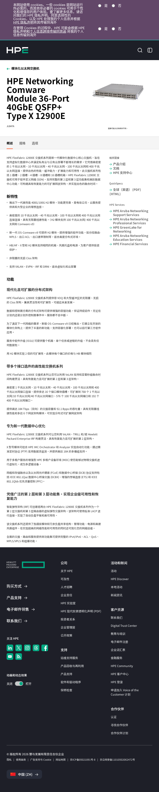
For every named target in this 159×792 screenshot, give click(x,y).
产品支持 (66, 674)
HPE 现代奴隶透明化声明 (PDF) (81, 611)
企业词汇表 (118, 650)
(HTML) (115, 194)
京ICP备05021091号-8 (82, 759)
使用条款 (21, 759)
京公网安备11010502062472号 (117, 759)
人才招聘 (66, 587)
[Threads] (36, 648)
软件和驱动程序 (71, 682)
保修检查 (66, 690)
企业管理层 (68, 627)
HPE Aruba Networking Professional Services (130, 221)
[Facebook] (44, 648)
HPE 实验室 (68, 603)
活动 (114, 571)
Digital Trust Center (124, 625)
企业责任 (66, 595)
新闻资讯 (116, 595)
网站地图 (61, 759)
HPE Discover (120, 579)
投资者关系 (68, 619)
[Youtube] (10, 656)
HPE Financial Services (130, 244)
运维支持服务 (69, 658)
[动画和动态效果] (19, 683)
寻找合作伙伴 (119, 725)
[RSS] (18, 656)
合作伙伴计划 (119, 733)
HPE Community (122, 666)
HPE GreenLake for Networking (127, 229)
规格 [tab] (22, 143)
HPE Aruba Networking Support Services (130, 213)
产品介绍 (119, 164)
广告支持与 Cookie (40, 759)
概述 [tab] (10, 143)
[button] (140, 49)
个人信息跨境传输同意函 (48, 31)
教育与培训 (118, 634)
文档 (116, 168)
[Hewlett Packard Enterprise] (17, 50)
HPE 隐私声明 (23, 22)
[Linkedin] (10, 648)
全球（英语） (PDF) (127, 189)
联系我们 (116, 617)
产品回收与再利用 (72, 666)
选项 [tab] (35, 143)
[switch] (16, 683)
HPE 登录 (117, 682)
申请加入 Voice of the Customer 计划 (125, 692)
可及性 (65, 579)
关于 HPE (67, 571)
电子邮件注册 (119, 642)
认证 (114, 717)
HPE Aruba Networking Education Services (130, 237)
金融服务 (116, 658)
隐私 (9, 759)
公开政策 (66, 635)
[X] (18, 648)
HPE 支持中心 (122, 173)
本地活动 (116, 587)
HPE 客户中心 (120, 674)
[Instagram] (27, 648)
